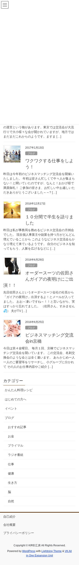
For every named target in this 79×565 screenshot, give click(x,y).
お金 (11, 436)
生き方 (12, 482)
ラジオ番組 (15, 454)
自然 (11, 501)
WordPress (28, 551)
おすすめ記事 (17, 427)
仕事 (11, 464)
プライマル (15, 445)
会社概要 (9, 524)
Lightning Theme (51, 551)
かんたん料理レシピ (18, 390)
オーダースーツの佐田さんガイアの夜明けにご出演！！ (38, 279)
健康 (11, 473)
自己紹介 (9, 516)
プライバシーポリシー (18, 533)
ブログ (31, 153)
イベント (11, 408)
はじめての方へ (15, 399)
